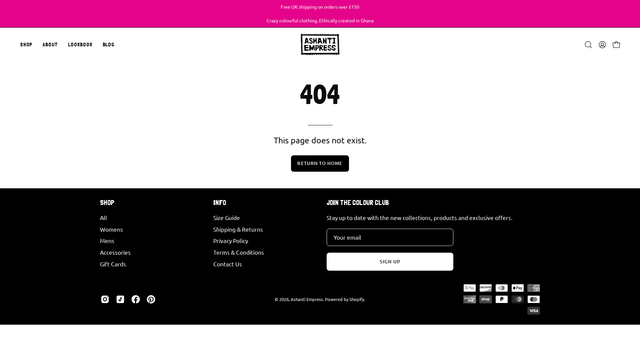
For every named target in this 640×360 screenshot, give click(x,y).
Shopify (356, 299)
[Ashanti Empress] (320, 44)
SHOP (107, 202)
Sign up (390, 261)
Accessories (115, 252)
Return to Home (319, 163)
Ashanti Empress (307, 299)
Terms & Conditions (238, 252)
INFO (219, 202)
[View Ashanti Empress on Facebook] (136, 299)
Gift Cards (113, 263)
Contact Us (227, 263)
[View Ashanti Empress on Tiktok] (120, 299)
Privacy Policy (230, 240)
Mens (107, 240)
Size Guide (226, 217)
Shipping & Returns (238, 228)
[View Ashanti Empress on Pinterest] (151, 299)
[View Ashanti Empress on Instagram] (105, 299)
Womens (111, 228)
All (103, 217)
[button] (50, 44)
